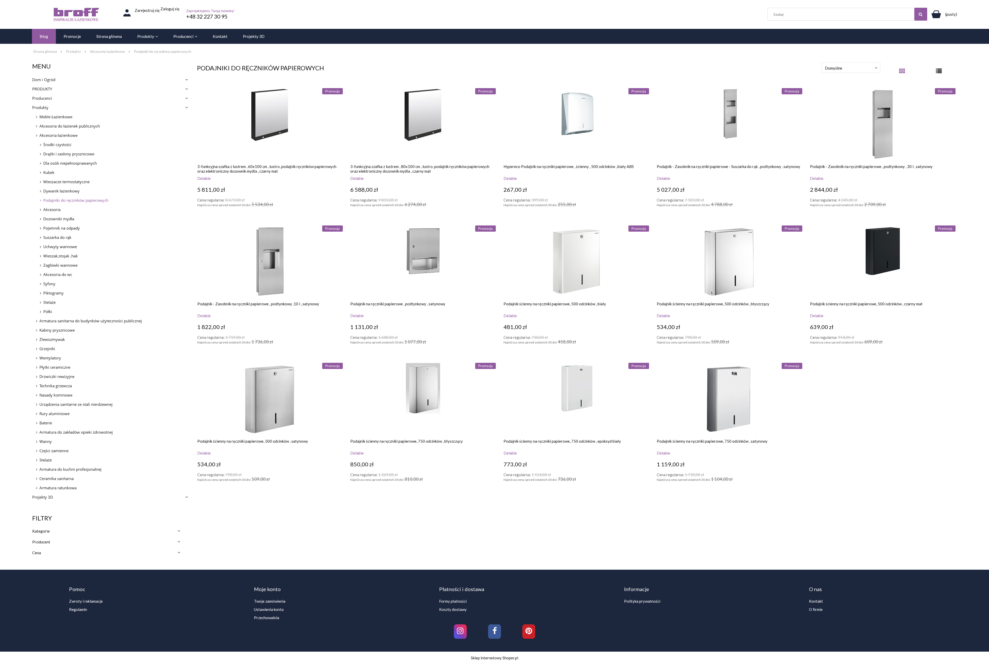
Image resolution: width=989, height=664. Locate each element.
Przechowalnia (266, 617)
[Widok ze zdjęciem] (902, 73)
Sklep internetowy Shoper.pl (494, 657)
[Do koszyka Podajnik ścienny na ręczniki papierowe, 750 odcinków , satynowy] (662, 491)
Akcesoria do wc (57, 274)
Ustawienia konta (269, 609)
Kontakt (816, 601)
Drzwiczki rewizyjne (56, 376)
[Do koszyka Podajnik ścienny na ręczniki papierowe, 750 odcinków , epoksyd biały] (509, 491)
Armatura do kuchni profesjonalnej (70, 469)
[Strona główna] (76, 14)
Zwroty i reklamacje (86, 601)
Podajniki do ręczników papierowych (75, 200)
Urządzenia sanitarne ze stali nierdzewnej (76, 404)
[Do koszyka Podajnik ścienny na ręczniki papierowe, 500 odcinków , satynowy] (202, 491)
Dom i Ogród (43, 79)
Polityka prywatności (642, 601)
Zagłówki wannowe (60, 265)
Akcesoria (52, 209)
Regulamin (78, 609)
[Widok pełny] (939, 73)
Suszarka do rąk (57, 237)
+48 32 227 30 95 (206, 16)
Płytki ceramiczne (54, 367)
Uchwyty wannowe (60, 246)
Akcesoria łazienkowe (58, 135)
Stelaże (49, 302)
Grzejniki (47, 348)
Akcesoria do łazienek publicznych (69, 126)
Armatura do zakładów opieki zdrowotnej (76, 432)
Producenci (42, 98)
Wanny (45, 441)
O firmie (816, 609)
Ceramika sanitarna (56, 478)
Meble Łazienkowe (55, 116)
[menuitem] (44, 36)
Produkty (40, 107)
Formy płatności (453, 601)
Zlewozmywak (52, 339)
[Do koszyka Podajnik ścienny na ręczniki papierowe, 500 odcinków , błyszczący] (662, 354)
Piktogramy (53, 293)
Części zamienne (54, 450)
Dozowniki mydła (58, 218)
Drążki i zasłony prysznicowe (68, 153)
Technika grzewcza (55, 385)
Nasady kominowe (55, 395)
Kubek (48, 172)
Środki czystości (57, 144)
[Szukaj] (920, 14)
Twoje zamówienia (269, 601)
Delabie (204, 178)
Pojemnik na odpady (61, 228)
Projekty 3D (42, 497)
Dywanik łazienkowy (61, 191)
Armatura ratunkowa (57, 487)
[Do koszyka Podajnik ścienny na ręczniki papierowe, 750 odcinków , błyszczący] (355, 491)
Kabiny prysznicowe (57, 330)
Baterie (45, 422)
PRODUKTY (42, 88)
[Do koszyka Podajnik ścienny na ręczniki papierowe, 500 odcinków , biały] (509, 354)
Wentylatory (50, 357)
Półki (47, 311)
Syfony (49, 283)
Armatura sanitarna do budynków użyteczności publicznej (90, 320)
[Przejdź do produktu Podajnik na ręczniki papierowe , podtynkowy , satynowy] (423, 261)
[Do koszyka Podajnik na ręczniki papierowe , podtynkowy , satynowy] (355, 354)
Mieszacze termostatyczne (66, 181)
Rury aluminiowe (54, 413)
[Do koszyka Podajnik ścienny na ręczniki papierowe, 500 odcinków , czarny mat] (815, 354)
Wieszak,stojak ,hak (60, 255)
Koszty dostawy (453, 609)
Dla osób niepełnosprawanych (70, 163)
